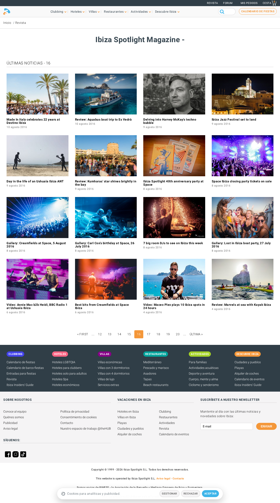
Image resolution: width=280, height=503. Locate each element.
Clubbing (165, 411)
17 (148, 334)
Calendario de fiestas (21, 362)
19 (168, 334)
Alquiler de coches (246, 373)
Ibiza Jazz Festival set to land (234, 119)
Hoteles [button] (76, 11)
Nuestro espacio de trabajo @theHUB (85, 428)
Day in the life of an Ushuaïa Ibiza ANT (35, 181)
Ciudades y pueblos (247, 362)
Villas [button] (93, 11)
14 (119, 334)
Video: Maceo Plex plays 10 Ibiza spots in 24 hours (174, 306)
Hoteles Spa (60, 379)
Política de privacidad (74, 411)
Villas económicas (110, 362)
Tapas (147, 379)
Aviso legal (10, 428)
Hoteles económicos (65, 385)
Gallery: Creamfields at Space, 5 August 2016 (36, 244)
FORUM (228, 3)
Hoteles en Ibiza (128, 411)
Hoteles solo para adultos (69, 373)
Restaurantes (168, 417)
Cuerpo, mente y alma (203, 379)
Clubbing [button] (57, 11)
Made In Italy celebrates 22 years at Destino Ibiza (33, 121)
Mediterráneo (152, 362)
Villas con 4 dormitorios (114, 373)
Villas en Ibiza (126, 417)
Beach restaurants (155, 385)
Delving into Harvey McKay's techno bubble (169, 121)
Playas (239, 368)
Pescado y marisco (156, 368)
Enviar (266, 426)
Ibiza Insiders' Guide (20, 385)
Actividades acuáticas (204, 368)
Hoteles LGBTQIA (63, 362)
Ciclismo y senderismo (204, 385)
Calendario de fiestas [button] (258, 11)
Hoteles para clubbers (67, 368)
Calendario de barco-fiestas (25, 368)
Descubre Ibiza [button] (166, 11)
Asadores (149, 373)
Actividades (167, 423)
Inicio (7, 22)
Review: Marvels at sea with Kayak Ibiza (241, 304)
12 (100, 334)
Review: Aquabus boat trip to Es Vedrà (103, 119)
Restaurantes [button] (114, 11)
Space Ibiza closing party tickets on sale (242, 181)
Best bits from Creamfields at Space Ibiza (102, 306)
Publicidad (10, 423)
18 (158, 334)
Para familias (198, 362)
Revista (212, 3)
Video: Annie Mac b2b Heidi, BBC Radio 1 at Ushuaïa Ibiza (37, 306)
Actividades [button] (139, 11)
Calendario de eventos (249, 379)
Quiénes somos (13, 417)
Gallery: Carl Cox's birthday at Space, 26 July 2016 (105, 244)
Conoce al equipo (14, 411)
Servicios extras (108, 385)
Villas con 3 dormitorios (114, 368)
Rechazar (191, 493)
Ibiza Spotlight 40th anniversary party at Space (173, 183)
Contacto (66, 423)
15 (129, 334)
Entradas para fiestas (21, 373)
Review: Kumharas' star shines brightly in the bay (105, 183)
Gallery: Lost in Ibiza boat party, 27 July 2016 (241, 244)
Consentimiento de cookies (78, 417)
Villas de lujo (106, 379)
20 (178, 334)
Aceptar (210, 493)
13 (110, 334)
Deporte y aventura (202, 373)
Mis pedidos (249, 3)
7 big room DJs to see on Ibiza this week (173, 243)
